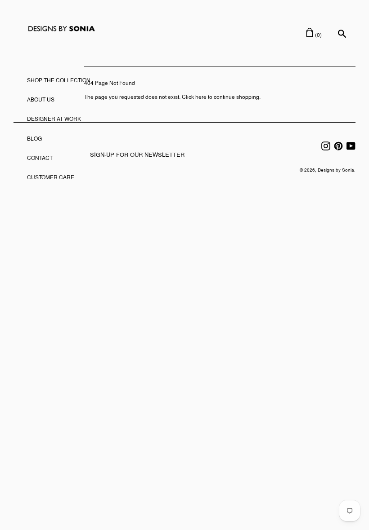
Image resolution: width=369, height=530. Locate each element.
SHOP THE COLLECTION (58, 81)
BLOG (34, 139)
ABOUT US (40, 100)
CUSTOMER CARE (50, 178)
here (201, 97)
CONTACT (40, 158)
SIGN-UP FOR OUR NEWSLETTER (137, 155)
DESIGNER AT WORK (54, 119)
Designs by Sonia (336, 170)
